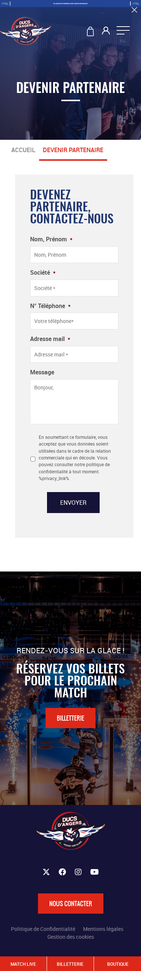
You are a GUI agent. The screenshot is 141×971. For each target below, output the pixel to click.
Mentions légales (103, 928)
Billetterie (70, 718)
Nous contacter (70, 903)
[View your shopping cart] (91, 32)
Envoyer (73, 502)
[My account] (106, 32)
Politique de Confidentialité (43, 928)
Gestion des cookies (70, 936)
